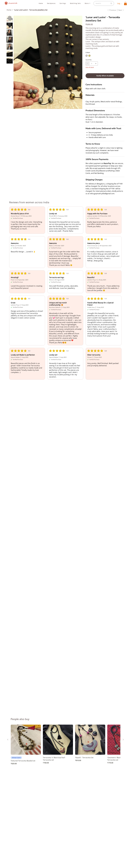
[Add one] (96, 63)
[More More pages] (89, 3)
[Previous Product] (8, 739)
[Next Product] (123, 739)
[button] (125, 3)
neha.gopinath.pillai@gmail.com (102, 193)
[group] (65, 746)
